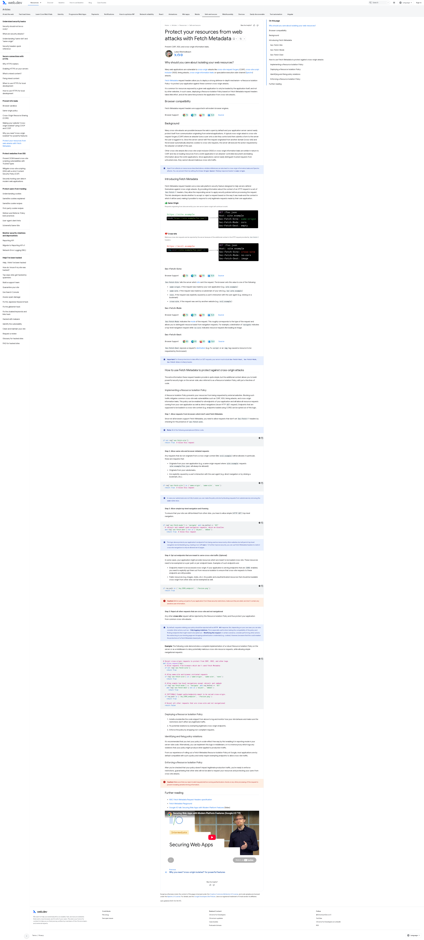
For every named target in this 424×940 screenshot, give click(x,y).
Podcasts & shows (215, 925)
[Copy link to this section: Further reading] (185, 793)
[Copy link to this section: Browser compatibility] (193, 101)
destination (200, 348)
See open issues (107, 918)
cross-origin (203, 69)
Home (167, 25)
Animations (173, 14)
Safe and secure (211, 14)
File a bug (105, 915)
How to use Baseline (76, 3)
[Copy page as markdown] (241, 39)
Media (197, 14)
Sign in (418, 3)
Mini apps (186, 14)
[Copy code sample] (262, 438)
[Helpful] (254, 25)
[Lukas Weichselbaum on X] (175, 56)
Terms (34, 935)
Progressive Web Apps (77, 14)
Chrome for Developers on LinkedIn (328, 922)
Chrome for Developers (217, 915)
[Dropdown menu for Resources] (42, 2)
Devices (241, 14)
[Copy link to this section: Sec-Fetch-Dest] (184, 334)
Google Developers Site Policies (204, 896)
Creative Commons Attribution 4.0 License (224, 894)
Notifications (109, 14)
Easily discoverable (257, 14)
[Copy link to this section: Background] (181, 123)
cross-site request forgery (228, 69)
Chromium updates (216, 918)
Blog (90, 3)
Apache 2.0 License (173, 896)
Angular (290, 14)
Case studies (213, 922)
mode (193, 322)
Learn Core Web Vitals (44, 14)
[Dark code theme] (259, 438)
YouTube (319, 918)
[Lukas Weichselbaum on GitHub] (178, 56)
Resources (35, 3)
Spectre (249, 73)
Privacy (41, 935)
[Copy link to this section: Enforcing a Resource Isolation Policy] (204, 762)
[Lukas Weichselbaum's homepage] (181, 56)
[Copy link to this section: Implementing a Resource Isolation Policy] (208, 390)
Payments (95, 14)
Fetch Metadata (171, 80)
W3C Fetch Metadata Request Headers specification (190, 800)
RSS (317, 925)
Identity (61, 14)
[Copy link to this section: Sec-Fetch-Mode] (184, 308)
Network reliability (147, 14)
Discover (50, 3)
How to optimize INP (126, 14)
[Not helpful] (257, 25)
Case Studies (101, 3)
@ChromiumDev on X (323, 915)
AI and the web (8, 14)
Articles (6, 9)
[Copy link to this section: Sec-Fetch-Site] (184, 269)
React (161, 14)
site (198, 282)
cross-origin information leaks (202, 73)
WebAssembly (227, 14)
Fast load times (24, 14)
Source (221, 115)
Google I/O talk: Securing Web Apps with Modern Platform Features (196, 808)
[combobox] (379, 3)
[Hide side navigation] (26, 936)
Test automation (276, 14)
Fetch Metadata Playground (180, 804)
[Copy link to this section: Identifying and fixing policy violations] (204, 736)
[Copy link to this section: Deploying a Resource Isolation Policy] (204, 714)
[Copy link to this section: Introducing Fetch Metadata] (200, 179)
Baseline (61, 3)
